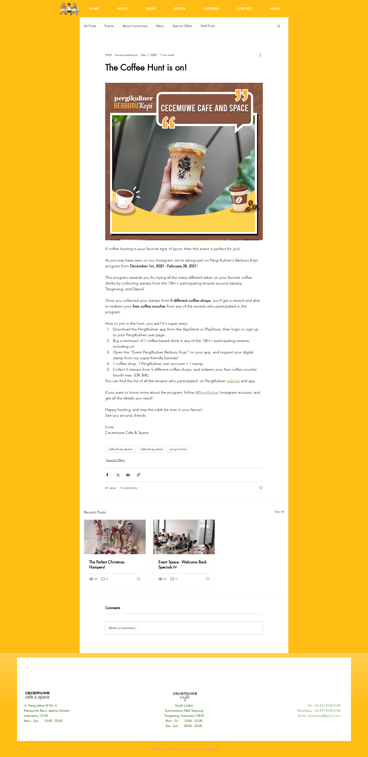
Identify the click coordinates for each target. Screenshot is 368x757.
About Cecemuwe (135, 26)
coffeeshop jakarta (120, 449)
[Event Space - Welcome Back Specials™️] (184, 537)
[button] (279, 25)
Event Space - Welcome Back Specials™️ (182, 564)
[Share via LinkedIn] (128, 475)
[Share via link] (139, 475)
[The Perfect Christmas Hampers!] (115, 537)
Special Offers (182, 26)
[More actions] (260, 54)
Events (109, 26)
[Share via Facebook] (107, 475)
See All (279, 512)
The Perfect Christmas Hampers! (106, 564)
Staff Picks (208, 26)
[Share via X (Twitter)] (118, 475)
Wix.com (214, 749)
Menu (160, 26)
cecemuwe (70, 9)
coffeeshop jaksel (151, 449)
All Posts (90, 26)
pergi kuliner (178, 449)
